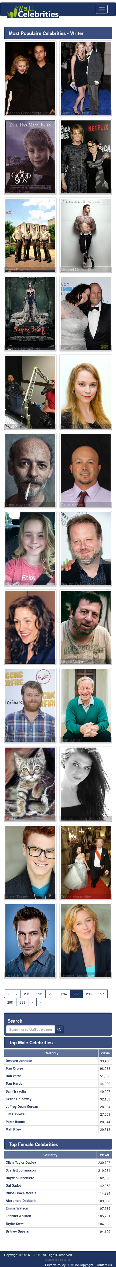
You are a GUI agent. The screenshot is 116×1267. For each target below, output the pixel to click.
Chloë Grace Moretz (21, 1193)
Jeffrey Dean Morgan (22, 1106)
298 (10, 1002)
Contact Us (104, 1264)
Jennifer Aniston (18, 1215)
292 (39, 993)
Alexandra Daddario (21, 1200)
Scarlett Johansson (21, 1170)
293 (51, 993)
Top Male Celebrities (31, 1042)
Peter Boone (15, 1121)
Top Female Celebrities (33, 1144)
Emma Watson (17, 1208)
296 (89, 993)
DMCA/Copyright (80, 1264)
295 (76, 993)
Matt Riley (13, 1129)
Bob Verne (14, 1075)
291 (27, 993)
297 (101, 993)
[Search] (59, 1029)
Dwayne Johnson (19, 1060)
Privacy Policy (55, 1264)
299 (22, 1002)
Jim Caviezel (15, 1114)
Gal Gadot (13, 1185)
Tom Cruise (14, 1068)
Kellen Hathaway (19, 1098)
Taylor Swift (14, 1223)
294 (64, 993)
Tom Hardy (14, 1083)
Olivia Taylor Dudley (21, 1162)
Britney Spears (17, 1231)
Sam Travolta (16, 1091)
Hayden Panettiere (20, 1177)
